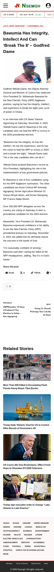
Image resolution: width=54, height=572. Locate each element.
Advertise (9, 563)
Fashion (7, 535)
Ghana (6, 523)
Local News (8, 26)
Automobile (38, 542)
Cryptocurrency (11, 531)
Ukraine (26, 523)
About (46, 563)
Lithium (38, 535)
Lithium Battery (33, 539)
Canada (28, 527)
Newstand (20, 26)
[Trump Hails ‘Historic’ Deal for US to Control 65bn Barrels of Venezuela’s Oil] (27, 407)
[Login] (48, 5)
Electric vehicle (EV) (13, 539)
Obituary (25, 542)
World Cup (41, 527)
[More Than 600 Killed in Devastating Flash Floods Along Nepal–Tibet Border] (27, 367)
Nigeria (6, 527)
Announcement (10, 542)
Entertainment (42, 531)
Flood (6, 546)
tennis (28, 546)
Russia (16, 523)
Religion (28, 535)
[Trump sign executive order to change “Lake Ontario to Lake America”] (27, 487)
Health (17, 535)
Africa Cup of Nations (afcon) (30, 550)
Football (16, 546)
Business (27, 531)
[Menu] (5, 5)
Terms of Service (22, 563)
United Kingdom (41, 523)
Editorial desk (36, 563)
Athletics (7, 550)
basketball (40, 546)
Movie (5, 554)
